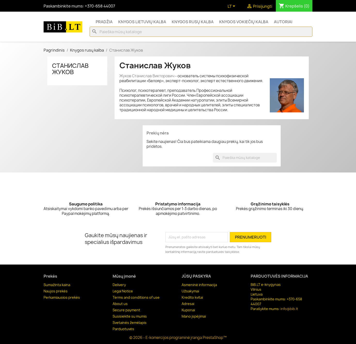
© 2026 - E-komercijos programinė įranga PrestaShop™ (178, 337)
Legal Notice (123, 291)
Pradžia (104, 21)
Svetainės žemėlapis (130, 322)
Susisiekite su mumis (130, 316)
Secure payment (126, 310)
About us (120, 303)
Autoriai (283, 21)
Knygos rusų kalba (193, 21)
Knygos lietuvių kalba (142, 21)
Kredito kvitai (192, 297)
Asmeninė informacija (199, 284)
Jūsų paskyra (196, 276)
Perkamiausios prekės (62, 297)
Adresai (188, 303)
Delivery (119, 284)
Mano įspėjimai (194, 316)
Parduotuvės (123, 329)
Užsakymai (190, 291)
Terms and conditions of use (136, 297)
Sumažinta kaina (57, 284)
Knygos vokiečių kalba (243, 21)
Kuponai (188, 310)
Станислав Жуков (70, 69)
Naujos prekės (56, 291)
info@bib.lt (289, 308)
